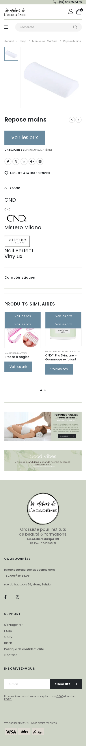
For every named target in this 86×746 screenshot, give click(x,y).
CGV (59, 696)
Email (39, 161)
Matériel (46, 150)
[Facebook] (5, 597)
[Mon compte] (71, 12)
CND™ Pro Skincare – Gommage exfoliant (61, 357)
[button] (41, 390)
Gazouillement (15, 161)
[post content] (23, 330)
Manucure (31, 150)
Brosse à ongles (16, 357)
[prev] (72, 120)
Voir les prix (24, 137)
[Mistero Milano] (17, 241)
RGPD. (8, 699)
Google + (32, 161)
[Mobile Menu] (6, 27)
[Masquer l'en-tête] (15, 12)
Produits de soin (67, 351)
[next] (78, 120)
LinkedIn (24, 161)
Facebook (7, 161)
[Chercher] (75, 27)
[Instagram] (17, 597)
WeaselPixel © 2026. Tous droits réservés (30, 723)
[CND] (17, 218)
